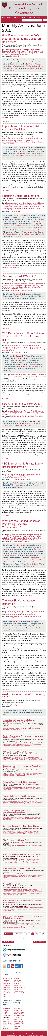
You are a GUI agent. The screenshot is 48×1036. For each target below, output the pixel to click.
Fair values (19, 138)
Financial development (13, 787)
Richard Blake (14, 290)
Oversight (26, 804)
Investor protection (11, 804)
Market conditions (24, 788)
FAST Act (27, 411)
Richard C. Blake (18, 294)
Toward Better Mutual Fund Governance (19, 796)
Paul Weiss (10, 144)
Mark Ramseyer (19, 982)
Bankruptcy (10, 859)
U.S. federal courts (20, 775)
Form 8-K (5, 759)
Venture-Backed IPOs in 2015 (20, 276)
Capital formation (39, 284)
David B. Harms (13, 426)
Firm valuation (20, 744)
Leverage (39, 875)
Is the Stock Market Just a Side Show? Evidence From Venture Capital (22, 902)
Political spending (35, 728)
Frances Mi (23, 142)
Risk (35, 349)
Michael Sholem (23, 616)
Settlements (15, 477)
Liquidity (11, 759)
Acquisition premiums (13, 137)
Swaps (5, 894)
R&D (31, 349)
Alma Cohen (6, 983)
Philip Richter (18, 1019)
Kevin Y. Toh (26, 426)
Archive (15, 17)
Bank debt (9, 874)
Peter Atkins (6, 1008)
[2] (5, 95)
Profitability (6, 729)
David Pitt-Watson (9, 70)
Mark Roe (17, 983)
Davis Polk (11, 618)
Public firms (6, 287)
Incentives (12, 53)
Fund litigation (10, 817)
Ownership (32, 788)
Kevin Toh (34, 416)
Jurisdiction (38, 817)
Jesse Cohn (6, 1021)
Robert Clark (6, 980)
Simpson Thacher (25, 479)
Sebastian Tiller (19, 1023)
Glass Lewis (12, 265)
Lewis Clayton (32, 142)
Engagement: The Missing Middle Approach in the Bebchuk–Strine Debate (22, 917)
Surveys (21, 287)
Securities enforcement (31, 818)
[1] (23, 80)
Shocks (5, 877)
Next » (26, 937)
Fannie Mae (25, 773)
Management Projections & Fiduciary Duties (23, 737)
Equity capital (6, 891)
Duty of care (33, 743)
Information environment (25, 787)
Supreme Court (7, 210)
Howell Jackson (7, 993)
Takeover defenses (31, 287)
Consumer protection (19, 727)
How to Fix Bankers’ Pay (35, 564)
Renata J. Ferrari (8, 1025)
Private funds (16, 476)
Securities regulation (28, 614)
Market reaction (17, 909)
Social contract (7, 789)
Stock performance (34, 909)
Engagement (12, 924)
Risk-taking (41, 349)
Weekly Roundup (11, 705)
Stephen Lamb (32, 147)
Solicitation (23, 477)
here (20, 158)
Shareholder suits (28, 745)
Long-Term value (22, 53)
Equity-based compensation (23, 285)
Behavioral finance (31, 845)
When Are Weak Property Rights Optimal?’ (19, 782)
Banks (14, 874)
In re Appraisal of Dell (31, 138)
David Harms (26, 416)
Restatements (35, 832)
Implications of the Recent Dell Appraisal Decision (21, 128)
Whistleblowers (20, 894)
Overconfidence (24, 876)
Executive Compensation (18, 51)
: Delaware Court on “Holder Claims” (21, 826)
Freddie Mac (28, 774)
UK (37, 540)
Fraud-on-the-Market (18, 832)
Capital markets (35, 49)
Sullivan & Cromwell (15, 418)
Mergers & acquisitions (15, 140)
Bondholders (16, 859)
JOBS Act (40, 285)
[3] (19, 106)
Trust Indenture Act (23, 862)
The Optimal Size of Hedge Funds (16, 840)
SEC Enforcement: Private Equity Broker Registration (22, 465)
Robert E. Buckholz (25, 423)
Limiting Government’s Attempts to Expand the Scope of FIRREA (22, 767)
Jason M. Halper (19, 1012)
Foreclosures (19, 861)
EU (3, 536)
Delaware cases (11, 743)
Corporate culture (32, 874)
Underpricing (28, 140)
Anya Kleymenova (16, 541)
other (7, 267)
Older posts (8, 942)
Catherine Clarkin (15, 416)
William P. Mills (18, 1014)
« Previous (18, 934)
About (9, 17)
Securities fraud (7, 833)
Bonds (22, 859)
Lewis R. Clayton (18, 147)
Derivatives (28, 890)
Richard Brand (7, 1015)
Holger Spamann (19, 987)
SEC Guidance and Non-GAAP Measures (18, 752)
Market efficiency (25, 728)
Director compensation (21, 205)
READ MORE (6, 121)
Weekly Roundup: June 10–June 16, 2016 (23, 696)
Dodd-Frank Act (33, 801)
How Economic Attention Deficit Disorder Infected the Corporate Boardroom (22, 39)
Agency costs (10, 345)
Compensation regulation (35, 535)
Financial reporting (33, 51)
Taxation (40, 759)
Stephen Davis (34, 68)
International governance (10, 540)
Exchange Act (18, 411)
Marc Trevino (18, 1025)
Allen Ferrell (6, 987)
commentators (14, 267)
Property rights (39, 788)
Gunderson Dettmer (26, 290)
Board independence (24, 203)
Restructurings (37, 861)
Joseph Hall (18, 1010)
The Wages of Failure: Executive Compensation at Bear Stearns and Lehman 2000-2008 (24, 560)
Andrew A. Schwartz (19, 215)
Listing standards (35, 206)
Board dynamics (11, 203)
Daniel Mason (14, 142)
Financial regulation (16, 538)
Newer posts (40, 942)
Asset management (12, 49)
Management (32, 53)
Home (4, 17)
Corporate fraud (17, 773)
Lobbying (17, 728)
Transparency (11, 894)
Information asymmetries (22, 907)
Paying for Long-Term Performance (28, 366)
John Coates (6, 982)
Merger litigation (36, 744)
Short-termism (26, 54)
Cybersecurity (20, 890)
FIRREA (23, 774)
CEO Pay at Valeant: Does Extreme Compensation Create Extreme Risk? (23, 336)
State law (25, 833)
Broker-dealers (24, 49)
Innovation (11, 728)
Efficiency (27, 727)
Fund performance (29, 817)
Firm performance (35, 205)
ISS (3, 265)
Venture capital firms (16, 289)
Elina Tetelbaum (19, 1021)
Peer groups (14, 848)
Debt (26, 859)
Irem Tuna (26, 541)
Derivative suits (28, 831)
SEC (24, 413)
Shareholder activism (20, 208)
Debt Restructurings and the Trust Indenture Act (22, 855)
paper (33, 358)
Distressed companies (9, 861)
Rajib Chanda (14, 479)
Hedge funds (17, 206)
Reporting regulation (16, 413)
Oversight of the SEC (11, 884)
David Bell (6, 1010)
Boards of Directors (38, 203)
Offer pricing (19, 745)
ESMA (26, 611)
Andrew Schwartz (15, 211)
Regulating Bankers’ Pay (11, 555)
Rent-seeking (16, 729)
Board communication (27, 923)
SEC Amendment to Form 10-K (21, 403)
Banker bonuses (21, 535)
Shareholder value (15, 54)
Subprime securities (8, 775)
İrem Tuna (37, 549)
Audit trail (20, 889)
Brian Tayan (14, 352)
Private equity (6, 476)
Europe (34, 611)
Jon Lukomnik (14, 56)
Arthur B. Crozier (8, 1023)
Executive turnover (28, 536)
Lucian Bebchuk (7, 978)
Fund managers (21, 474)
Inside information (15, 613)
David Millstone (19, 1015)
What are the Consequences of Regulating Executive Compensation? (21, 524)
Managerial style (15, 876)
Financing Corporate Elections (21, 195)
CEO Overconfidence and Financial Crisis (19, 869)
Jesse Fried (6, 989)
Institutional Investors (31, 924)
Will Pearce (35, 626)
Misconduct (36, 774)
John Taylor (13, 616)
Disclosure (5, 51)
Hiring (31, 17)
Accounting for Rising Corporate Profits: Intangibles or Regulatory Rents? (19, 721)
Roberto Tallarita (19, 993)
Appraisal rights (26, 137)
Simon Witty (33, 616)
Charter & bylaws (7, 205)
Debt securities (11, 611)
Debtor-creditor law (33, 859)
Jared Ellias (6, 985)
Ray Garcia (17, 1008)
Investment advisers (34, 474)
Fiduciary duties (11, 744)
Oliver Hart (6, 991)
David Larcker (23, 352)
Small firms (14, 287)
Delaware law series (21, 156)
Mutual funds (20, 804)
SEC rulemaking (32, 413)
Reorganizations (28, 861)
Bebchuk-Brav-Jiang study (14, 923)
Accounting (9, 727)
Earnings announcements (24, 758)
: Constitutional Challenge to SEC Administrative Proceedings (18, 811)
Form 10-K (5, 413)
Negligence (28, 832)
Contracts (9, 773)
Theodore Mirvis (19, 1017)
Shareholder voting (34, 208)
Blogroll (37, 17)
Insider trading (26, 613)
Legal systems (14, 788)
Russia (38, 876)
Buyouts (34, 137)
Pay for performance (22, 349)
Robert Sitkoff (18, 985)
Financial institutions (30, 875)
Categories (23, 17)
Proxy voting (18, 926)
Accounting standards (13, 284)
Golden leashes (7, 206)
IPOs (34, 285)
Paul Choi (6, 1019)
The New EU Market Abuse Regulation (18, 602)
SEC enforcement (31, 476)
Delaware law (11, 138)
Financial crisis (33, 773)
